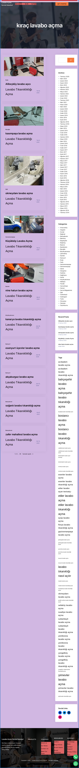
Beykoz (62, 245)
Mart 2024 (63, 78)
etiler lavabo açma (65, 498)
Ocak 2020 (63, 111)
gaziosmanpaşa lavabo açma (65, 533)
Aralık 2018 (63, 135)
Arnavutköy (63, 227)
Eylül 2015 (63, 199)
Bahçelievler (8, 401)
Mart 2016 (63, 189)
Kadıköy (62, 273)
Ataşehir (62, 230)
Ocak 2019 (63, 132)
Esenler (7, 286)
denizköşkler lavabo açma (64, 462)
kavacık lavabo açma (63, 558)
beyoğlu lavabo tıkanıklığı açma (65, 411)
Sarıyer (62, 288)
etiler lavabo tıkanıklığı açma (65, 509)
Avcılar (62, 232)
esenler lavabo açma (65, 476)
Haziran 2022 (64, 94)
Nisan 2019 (63, 126)
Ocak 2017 (63, 169)
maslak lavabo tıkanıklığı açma (65, 585)
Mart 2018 (63, 141)
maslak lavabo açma (63, 581)
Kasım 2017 (63, 150)
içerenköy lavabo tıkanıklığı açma (64, 552)
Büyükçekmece (65, 251)
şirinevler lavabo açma (63, 680)
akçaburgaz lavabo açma (19, 376)
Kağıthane (63, 275)
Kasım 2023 (64, 83)
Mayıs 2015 (63, 206)
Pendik (62, 284)
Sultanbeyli (63, 294)
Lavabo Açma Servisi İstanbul (12, 739)
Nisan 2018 (63, 139)
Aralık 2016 (63, 171)
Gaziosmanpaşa (65, 266)
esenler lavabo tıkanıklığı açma (65, 483)
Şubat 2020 (64, 109)
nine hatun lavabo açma (18, 290)
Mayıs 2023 (64, 91)
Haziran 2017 (64, 158)
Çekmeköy (63, 253)
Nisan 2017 (63, 163)
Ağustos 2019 (64, 122)
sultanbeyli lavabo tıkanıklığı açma (65, 629)
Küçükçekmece (9, 315)
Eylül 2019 (63, 120)
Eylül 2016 (63, 178)
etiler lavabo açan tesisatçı (64, 490)
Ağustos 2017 (64, 156)
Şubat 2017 (63, 167)
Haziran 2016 (64, 184)
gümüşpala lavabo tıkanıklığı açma (65, 543)
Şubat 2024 (64, 81)
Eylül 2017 (63, 154)
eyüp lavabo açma (64, 519)
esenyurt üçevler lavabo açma (22, 348)
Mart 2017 (63, 165)
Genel (62, 268)
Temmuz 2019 (64, 124)
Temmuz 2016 (64, 182)
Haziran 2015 (64, 204)
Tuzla (62, 299)
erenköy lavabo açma (63, 466)
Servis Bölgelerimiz (66, 290)
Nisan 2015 (63, 208)
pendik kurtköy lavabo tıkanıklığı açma (65, 601)
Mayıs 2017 (63, 161)
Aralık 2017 (63, 148)
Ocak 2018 (63, 145)
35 (20, 454)
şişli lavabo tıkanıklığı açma (64, 696)
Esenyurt (7, 344)
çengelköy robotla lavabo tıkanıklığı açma (64, 670)
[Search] (70, 60)
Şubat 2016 (64, 191)
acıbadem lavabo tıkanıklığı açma (65, 372)
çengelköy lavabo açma (64, 654)
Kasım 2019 (64, 115)
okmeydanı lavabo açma (19, 193)
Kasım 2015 (64, 195)
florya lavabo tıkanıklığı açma (65, 526)
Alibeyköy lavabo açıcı (18, 84)
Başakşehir (63, 240)
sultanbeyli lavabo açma (64, 620)
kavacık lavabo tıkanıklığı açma (65, 562)
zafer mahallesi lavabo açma (21, 434)
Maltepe (62, 281)
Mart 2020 (63, 107)
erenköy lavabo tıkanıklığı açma (65, 471)
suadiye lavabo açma (65, 613)
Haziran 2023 (64, 89)
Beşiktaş (63, 243)
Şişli (6, 189)
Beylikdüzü (63, 247)
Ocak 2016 (63, 193)
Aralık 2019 (63, 113)
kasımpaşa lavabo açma (18, 133)
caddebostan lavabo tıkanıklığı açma (65, 451)
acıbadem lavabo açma (64, 363)
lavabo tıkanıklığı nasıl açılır (64, 571)
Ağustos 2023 (64, 87)
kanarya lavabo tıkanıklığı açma (23, 319)
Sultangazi (63, 297)
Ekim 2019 (63, 117)
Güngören (63, 271)
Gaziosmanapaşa (10, 237)
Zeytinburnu (64, 305)
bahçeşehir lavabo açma (65, 384)
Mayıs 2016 (63, 186)
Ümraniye (63, 301)
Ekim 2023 (63, 85)
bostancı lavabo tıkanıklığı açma (64, 436)
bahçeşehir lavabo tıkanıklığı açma (65, 399)
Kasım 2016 (64, 173)
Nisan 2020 (63, 104)
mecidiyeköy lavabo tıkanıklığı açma (65, 589)
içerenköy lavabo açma (63, 549)
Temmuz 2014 (64, 212)
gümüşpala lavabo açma (64, 539)
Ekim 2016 (63, 176)
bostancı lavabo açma (63, 420)
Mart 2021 (63, 102)
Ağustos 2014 (64, 210)
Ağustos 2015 (64, 201)
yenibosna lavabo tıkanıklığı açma (65, 646)
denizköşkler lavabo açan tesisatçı (64, 456)
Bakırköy (63, 238)
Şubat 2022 (64, 96)
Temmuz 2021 (64, 100)
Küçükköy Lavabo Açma (18, 241)
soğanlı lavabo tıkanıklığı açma (22, 405)
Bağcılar (62, 234)
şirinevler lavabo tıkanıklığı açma (65, 689)
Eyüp (6, 80)
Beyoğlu (7, 129)
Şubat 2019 (64, 130)
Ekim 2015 (63, 197)
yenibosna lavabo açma (64, 637)
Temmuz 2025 (64, 76)
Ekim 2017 (63, 152)
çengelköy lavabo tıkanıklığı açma (65, 663)
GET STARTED (61, 4)
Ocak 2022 (63, 98)
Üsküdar (63, 303)
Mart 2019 (63, 128)
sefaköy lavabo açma (65, 606)
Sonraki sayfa (28, 454)
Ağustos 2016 (64, 180)
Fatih (61, 262)
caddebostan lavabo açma (64, 448)
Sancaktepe (64, 286)
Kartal (62, 277)
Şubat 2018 (64, 143)
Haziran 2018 (64, 137)
